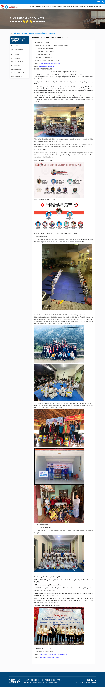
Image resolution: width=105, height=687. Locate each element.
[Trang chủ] (27, 7)
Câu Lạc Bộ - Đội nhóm (72, 7)
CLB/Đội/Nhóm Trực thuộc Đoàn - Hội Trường (42, 33)
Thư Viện (98, 7)
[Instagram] (94, 680)
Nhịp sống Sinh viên (51, 7)
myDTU (98, 2)
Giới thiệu (32, 7)
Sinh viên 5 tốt (82, 7)
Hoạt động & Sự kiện (40, 7)
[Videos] (88, 680)
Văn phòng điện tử (61, 7)
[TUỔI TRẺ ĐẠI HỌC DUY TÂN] (6, 7)
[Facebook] (91, 680)
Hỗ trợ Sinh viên (91, 7)
